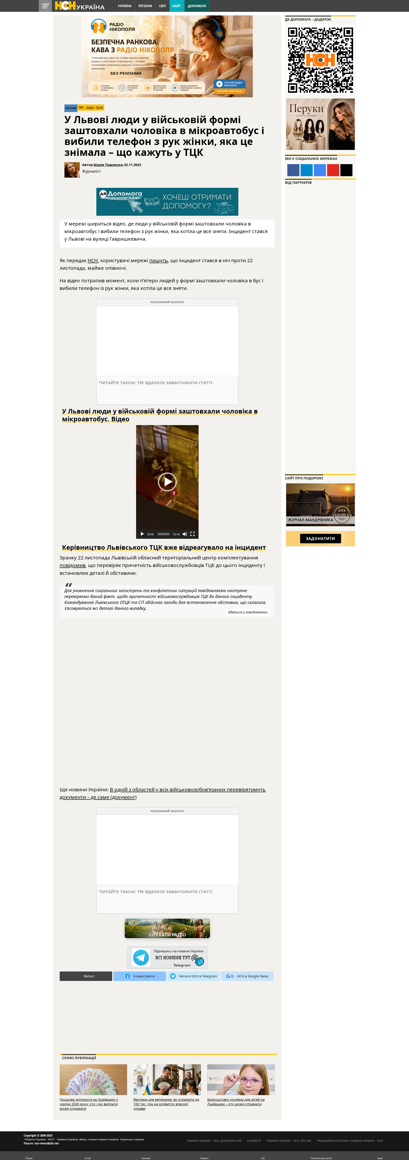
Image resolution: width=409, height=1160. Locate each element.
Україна (125, 6)
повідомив (72, 565)
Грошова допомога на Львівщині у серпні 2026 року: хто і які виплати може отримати (89, 1104)
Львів (89, 107)
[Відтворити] (142, 534)
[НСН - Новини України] (167, 958)
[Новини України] (79, 5)
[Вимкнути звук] (184, 534)
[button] (167, 481)
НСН (93, 260)
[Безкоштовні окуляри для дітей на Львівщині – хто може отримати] (241, 1086)
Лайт (176, 6)
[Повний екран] (192, 534)
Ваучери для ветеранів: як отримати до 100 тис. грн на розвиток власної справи (166, 1104)
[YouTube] (333, 170)
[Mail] (346, 170)
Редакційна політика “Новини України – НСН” (350, 1140)
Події (99, 107)
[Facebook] (293, 170)
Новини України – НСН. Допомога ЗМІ (214, 1140)
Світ (162, 6)
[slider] (163, 534)
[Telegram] (307, 170)
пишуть (158, 260)
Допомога (197, 6)
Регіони (145, 6)
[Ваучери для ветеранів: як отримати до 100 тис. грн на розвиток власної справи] (167, 1086)
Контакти (254, 1140)
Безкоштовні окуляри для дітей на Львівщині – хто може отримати (236, 1101)
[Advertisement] (167, 339)
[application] (167, 482)
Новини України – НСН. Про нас (289, 1140)
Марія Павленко (108, 164)
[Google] (320, 170)
